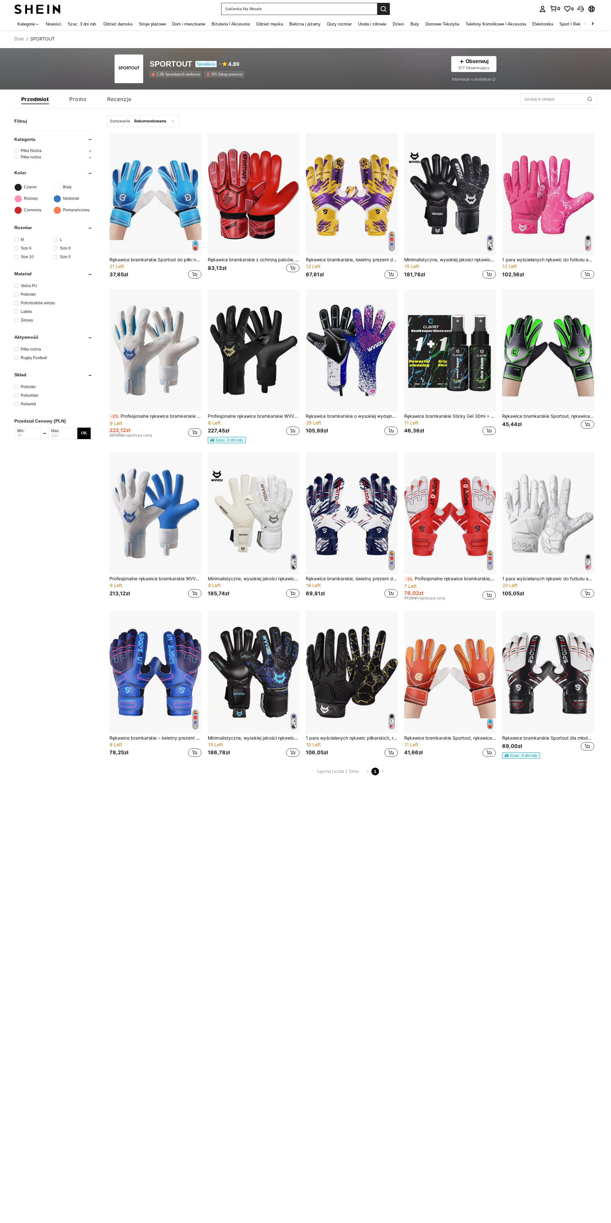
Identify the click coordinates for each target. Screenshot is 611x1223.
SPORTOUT (171, 64)
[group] (53, 150)
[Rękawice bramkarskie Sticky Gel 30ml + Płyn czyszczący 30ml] (450, 350)
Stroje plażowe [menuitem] (152, 24)
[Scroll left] (585, 24)
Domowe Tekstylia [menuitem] (442, 24)
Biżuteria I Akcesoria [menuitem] (231, 24)
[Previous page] (367, 771)
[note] (227, 440)
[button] (581, 9)
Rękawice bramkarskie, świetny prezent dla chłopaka (352, 259)
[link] (555, 8)
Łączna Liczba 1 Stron (338, 771)
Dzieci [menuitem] (398, 24)
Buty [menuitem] (415, 24)
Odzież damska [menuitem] (117, 24)
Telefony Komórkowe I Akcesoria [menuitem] (496, 24)
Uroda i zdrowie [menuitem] (372, 24)
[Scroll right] (592, 24)
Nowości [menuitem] (53, 24)
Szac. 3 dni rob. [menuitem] (82, 24)
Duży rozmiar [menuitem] (339, 24)
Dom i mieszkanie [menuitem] (188, 24)
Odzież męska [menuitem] (269, 24)
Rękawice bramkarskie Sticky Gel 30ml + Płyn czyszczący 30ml (450, 416)
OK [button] (84, 433)
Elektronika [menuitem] (542, 24)
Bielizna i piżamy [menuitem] (305, 24)
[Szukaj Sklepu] (590, 99)
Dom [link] (19, 38)
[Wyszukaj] (383, 9)
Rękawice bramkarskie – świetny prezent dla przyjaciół (155, 738)
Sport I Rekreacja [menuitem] (575, 24)
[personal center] (542, 9)
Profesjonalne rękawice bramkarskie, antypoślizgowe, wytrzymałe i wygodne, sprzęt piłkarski (450, 578)
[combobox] (143, 121)
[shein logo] (37, 8)
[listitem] (177, 74)
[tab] (35, 99)
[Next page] (383, 771)
